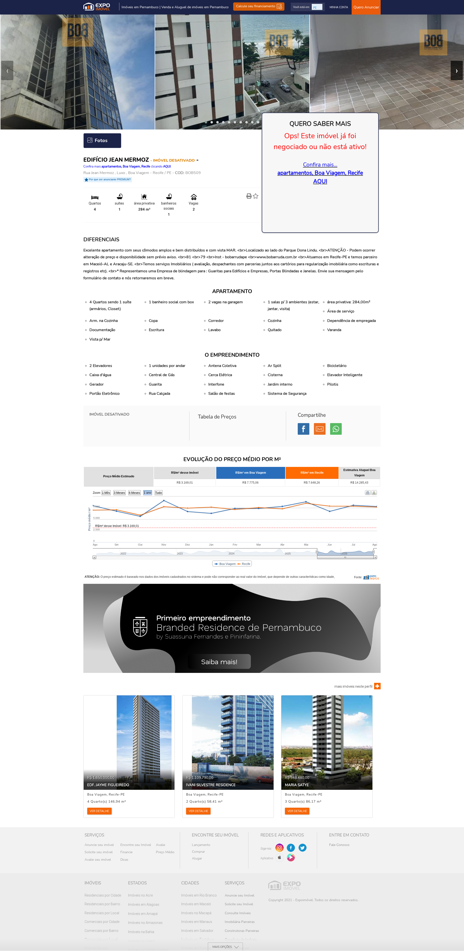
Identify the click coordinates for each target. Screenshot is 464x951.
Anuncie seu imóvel (99, 845)
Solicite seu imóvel (99, 852)
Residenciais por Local (102, 913)
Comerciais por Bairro (101, 931)
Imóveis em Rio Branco (199, 895)
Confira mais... (320, 173)
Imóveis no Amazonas (145, 923)
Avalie (160, 845)
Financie (126, 852)
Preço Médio (165, 852)
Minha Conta (339, 7)
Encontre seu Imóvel (135, 845)
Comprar (198, 851)
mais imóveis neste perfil (353, 686)
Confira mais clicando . (127, 166)
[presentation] (7, 70)
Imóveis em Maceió (196, 904)
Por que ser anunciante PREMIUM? (109, 179)
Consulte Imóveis (238, 913)
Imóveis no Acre (140, 895)
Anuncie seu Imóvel (239, 895)
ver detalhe (99, 811)
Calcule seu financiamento (256, 6)
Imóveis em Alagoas (143, 904)
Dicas (124, 859)
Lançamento (201, 845)
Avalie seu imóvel (98, 859)
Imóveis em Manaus (196, 922)
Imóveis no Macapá (196, 913)
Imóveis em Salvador (197, 931)
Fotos (101, 140)
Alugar (197, 858)
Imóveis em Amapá (143, 914)
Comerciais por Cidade (102, 922)
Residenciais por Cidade (103, 895)
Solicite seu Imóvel (239, 904)
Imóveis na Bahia (141, 932)
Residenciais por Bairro (102, 904)
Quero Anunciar (366, 7)
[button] (206, 122)
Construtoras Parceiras (242, 930)
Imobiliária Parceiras (240, 922)
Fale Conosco (339, 845)
